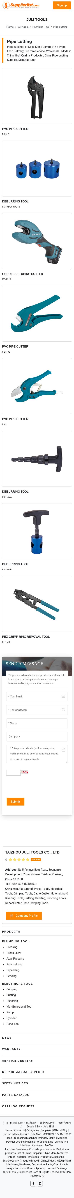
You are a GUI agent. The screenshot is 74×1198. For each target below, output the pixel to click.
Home (10, 27)
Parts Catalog (16, 1094)
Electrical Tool (17, 983)
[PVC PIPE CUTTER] (37, 96)
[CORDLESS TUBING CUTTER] (37, 241)
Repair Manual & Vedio (23, 1071)
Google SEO (33, 1126)
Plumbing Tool (41, 27)
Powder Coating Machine (20, 1141)
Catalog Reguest (18, 1106)
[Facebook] (33, 1183)
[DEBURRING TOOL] (37, 168)
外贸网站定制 (47, 1122)
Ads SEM (48, 1126)
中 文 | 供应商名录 (13, 1122)
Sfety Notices (15, 1083)
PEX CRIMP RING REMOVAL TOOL (26, 636)
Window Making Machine (53, 1137)
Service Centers (17, 1060)
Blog (65, 1130)
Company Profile (26, 915)
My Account (22, 1134)
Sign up (62, 5)
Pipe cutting (60, 27)
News (7, 1037)
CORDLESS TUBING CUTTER (22, 274)
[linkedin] (40, 1183)
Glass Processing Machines (22, 1137)
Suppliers (46, 1130)
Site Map (36, 1134)
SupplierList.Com (28, 1172)
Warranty (11, 1049)
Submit (15, 801)
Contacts (8, 1134)
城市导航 (48, 1134)
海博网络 (31, 1122)
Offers (57, 1130)
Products (11, 931)
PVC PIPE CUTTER (15, 128)
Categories (32, 1130)
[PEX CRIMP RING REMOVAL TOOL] (37, 604)
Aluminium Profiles (43, 1145)
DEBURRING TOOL (15, 201)
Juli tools (23, 27)
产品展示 (59, 1134)
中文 (68, 1134)
